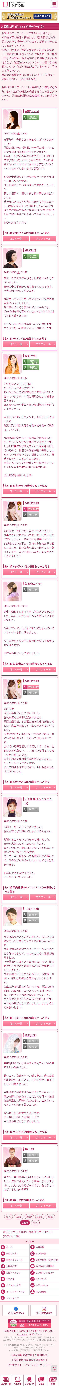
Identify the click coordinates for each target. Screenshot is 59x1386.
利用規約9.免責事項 (31, 95)
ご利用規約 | (41, 1355)
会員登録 (40, 1247)
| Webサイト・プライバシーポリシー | (29, 1364)
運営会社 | (41, 1359)
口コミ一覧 (16, 238)
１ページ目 (43, 74)
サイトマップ (12, 1298)
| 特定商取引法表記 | (23, 1359)
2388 (40, 1216)
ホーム (9, 1247)
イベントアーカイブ (15, 1291)
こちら (22, 1334)
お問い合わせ (42, 1285)
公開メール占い (13, 1272)
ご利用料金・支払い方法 (47, 1260)
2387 (29, 1216)
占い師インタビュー (45, 1272)
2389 (50, 1216)
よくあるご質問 (13, 1285)
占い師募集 (41, 1291)
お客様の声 (11, 1266)
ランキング (41, 1279)
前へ (8, 1216)
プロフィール (43, 238)
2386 (19, 1216)
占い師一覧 (41, 1253)
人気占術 (10, 1279)
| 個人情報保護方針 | (22, 1355)
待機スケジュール (14, 1260)
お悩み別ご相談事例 (45, 1266)
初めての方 (11, 1253)
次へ (35, 1222)
